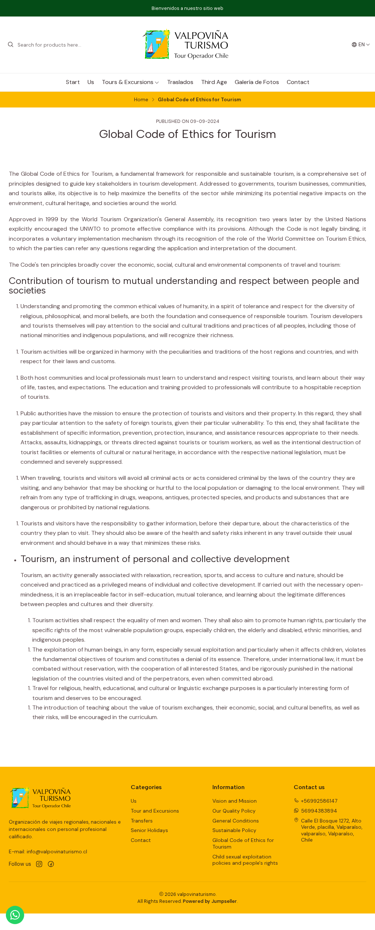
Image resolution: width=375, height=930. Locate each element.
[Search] (10, 44)
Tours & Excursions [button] (127, 82)
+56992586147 (319, 801)
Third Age (214, 82)
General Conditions (235, 820)
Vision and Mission (234, 801)
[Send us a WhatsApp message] (15, 915)
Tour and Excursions (155, 810)
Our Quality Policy (234, 810)
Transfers (142, 820)
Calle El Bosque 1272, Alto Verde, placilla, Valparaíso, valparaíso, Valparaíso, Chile (332, 830)
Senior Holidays (149, 830)
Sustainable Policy (234, 830)
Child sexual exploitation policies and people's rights (245, 860)
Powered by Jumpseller (210, 901)
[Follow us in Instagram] (39, 864)
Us (91, 82)
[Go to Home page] (187, 44)
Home (141, 99)
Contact (298, 82)
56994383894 (319, 810)
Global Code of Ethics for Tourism (243, 843)
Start (73, 82)
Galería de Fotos (257, 82)
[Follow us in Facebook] (51, 864)
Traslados (180, 82)
